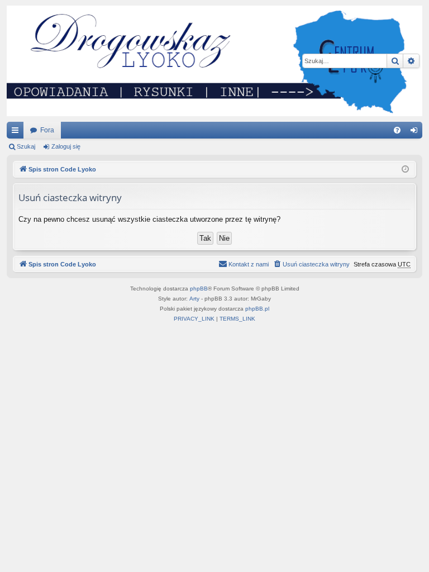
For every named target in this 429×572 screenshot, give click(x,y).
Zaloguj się (65, 146)
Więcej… (17, 132)
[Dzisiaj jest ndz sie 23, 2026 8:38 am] (405, 169)
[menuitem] (397, 130)
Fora (47, 130)
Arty (194, 298)
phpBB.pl (257, 309)
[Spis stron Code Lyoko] (214, 61)
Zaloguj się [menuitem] (416, 132)
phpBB (199, 288)
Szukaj (26, 146)
